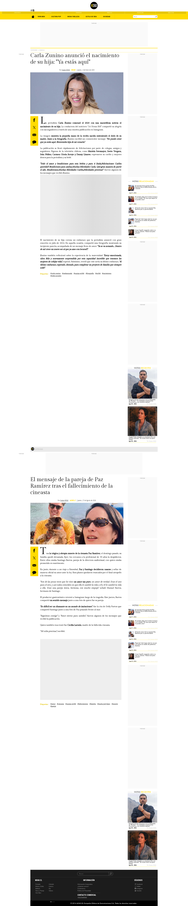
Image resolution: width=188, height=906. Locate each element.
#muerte (115, 704)
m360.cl (73, 500)
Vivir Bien (34, 50)
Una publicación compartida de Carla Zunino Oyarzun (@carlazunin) (66, 210)
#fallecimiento (82, 704)
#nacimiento (106, 273)
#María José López (103, 704)
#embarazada (67, 273)
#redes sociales (55, 276)
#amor (52, 704)
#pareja (53, 706)
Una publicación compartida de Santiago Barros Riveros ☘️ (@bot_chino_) (66, 674)
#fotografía (90, 273)
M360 (73, 70)
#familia (92, 704)
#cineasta (60, 704)
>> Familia (41, 50)
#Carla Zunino (55, 273)
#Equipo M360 (79, 273)
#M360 (98, 273)
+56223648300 (82, 898)
